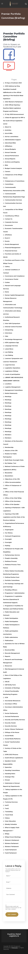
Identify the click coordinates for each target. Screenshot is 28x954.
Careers (7, 171)
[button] (26, 4)
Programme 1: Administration (14, 593)
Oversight (8, 539)
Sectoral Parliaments (12, 716)
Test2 (7, 808)
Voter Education (10, 821)
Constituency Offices (12, 216)
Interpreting (9, 330)
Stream (7, 780)
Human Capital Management (14, 295)
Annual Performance (12, 155)
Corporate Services (11, 222)
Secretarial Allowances (12, 700)
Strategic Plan (9, 777)
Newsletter (8, 473)
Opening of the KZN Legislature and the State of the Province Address (14, 517)
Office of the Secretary (12, 501)
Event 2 (7, 238)
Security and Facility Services (15, 719)
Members (8, 434)
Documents (9, 225)
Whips (7, 834)
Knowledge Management (13, 339)
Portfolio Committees (12, 580)
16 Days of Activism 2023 (13, 83)
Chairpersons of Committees (14, 181)
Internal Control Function (13, 326)
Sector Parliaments (11, 713)
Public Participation (11, 618)
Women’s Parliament (12, 840)
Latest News (9, 349)
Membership (9, 447)
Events (7, 241)
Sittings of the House (12, 732)
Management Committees (14, 390)
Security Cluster (10, 723)
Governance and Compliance (14, 276)
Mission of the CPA (11, 450)
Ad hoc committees (11, 136)
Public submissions (11, 637)
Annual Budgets (10, 149)
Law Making (9, 352)
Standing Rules (10, 773)
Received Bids (10, 650)
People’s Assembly (11, 558)
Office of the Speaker (12, 504)
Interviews (8, 333)
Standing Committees (12, 770)
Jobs (6, 336)
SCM (6, 697)
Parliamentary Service (12, 555)
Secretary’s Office (11, 704)
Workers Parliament (11, 843)
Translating (9, 811)
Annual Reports (10, 159)
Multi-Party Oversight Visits (14, 460)
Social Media (9, 735)
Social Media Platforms (12, 739)
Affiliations (8, 146)
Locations (8, 384)
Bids (6, 165)
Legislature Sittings (11, 371)
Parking (7, 545)
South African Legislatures (14, 758)
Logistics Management (12, 387)
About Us (8, 127)
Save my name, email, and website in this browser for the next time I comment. (13, 908)
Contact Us (8, 219)
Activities (8, 130)
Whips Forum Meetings (13, 837)
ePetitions (8, 235)
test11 (7, 805)
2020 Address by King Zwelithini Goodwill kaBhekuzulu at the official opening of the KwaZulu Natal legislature (13, 92)
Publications (9, 640)
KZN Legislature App (12, 342)
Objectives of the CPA (12, 479)
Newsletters (9, 476)
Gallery (7, 266)
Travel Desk (9, 815)
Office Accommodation (13, 482)
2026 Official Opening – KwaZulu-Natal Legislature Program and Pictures (12, 108)
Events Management (12, 244)
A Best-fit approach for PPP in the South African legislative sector (14, 121)
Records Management (12, 653)
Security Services (11, 726)
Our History (9, 533)
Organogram (9, 529)
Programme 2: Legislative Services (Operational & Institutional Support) (12, 599)
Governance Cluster (11, 279)
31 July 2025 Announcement (14, 114)
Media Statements (11, 393)
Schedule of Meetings (12, 688)
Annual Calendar (10, 152)
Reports (7, 656)
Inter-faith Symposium (12, 323)
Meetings (8, 396)
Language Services (11, 346)
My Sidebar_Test (10, 463)
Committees (9, 184)
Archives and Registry (12, 162)
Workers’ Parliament (12, 846)
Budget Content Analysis (13, 168)
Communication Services (13, 200)
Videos (7, 818)
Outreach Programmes (12, 536)
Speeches (8, 767)
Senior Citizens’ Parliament (14, 729)
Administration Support (13, 139)
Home (7, 292)
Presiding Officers (11, 590)
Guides (7, 282)
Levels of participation (12, 374)
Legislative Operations (12, 368)
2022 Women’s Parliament (14, 102)
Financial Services (11, 251)
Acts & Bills (8, 133)
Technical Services (11, 802)
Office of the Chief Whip (13, 498)
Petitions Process (11, 561)
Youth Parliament (11, 850)
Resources (8, 666)
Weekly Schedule (11, 824)
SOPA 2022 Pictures (11, 754)
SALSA (7, 681)
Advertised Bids (10, 143)
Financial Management (12, 247)
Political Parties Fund (12, 577)
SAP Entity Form (10, 685)
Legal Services (10, 365)
